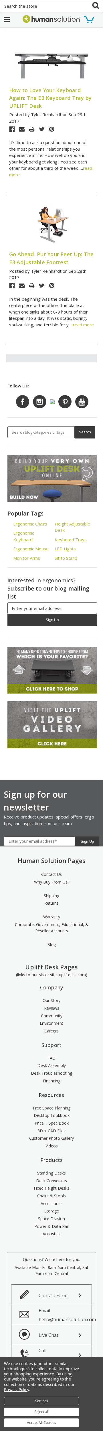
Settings (41, 1400)
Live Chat (48, 1335)
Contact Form (53, 1295)
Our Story (51, 1000)
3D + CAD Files (51, 1130)
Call (53, 1355)
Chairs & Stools (51, 1195)
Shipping (51, 895)
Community (51, 1015)
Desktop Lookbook (52, 1115)
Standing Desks (51, 1173)
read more (83, 325)
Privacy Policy (16, 1389)
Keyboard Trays (71, 539)
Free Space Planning (51, 1108)
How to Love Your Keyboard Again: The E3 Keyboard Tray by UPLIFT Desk (50, 98)
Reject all (41, 1411)
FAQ (51, 1058)
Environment (51, 1023)
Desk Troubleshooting (51, 1073)
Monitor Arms (26, 558)
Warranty (51, 916)
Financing (51, 1081)
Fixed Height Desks (51, 1188)
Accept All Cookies (41, 1422)
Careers (51, 1031)
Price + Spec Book (52, 1123)
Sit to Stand (66, 558)
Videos (51, 1146)
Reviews (51, 1008)
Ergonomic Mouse (31, 548)
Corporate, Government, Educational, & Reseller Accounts (51, 928)
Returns (51, 903)
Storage (51, 1211)
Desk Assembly (51, 1065)
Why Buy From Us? (51, 882)
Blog (51, 944)
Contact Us (51, 874)
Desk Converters (51, 1180)
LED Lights (65, 548)
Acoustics (51, 1233)
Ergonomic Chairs (30, 524)
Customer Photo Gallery (51, 1138)
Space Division (51, 1218)
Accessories (52, 1203)
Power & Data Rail (51, 1226)
